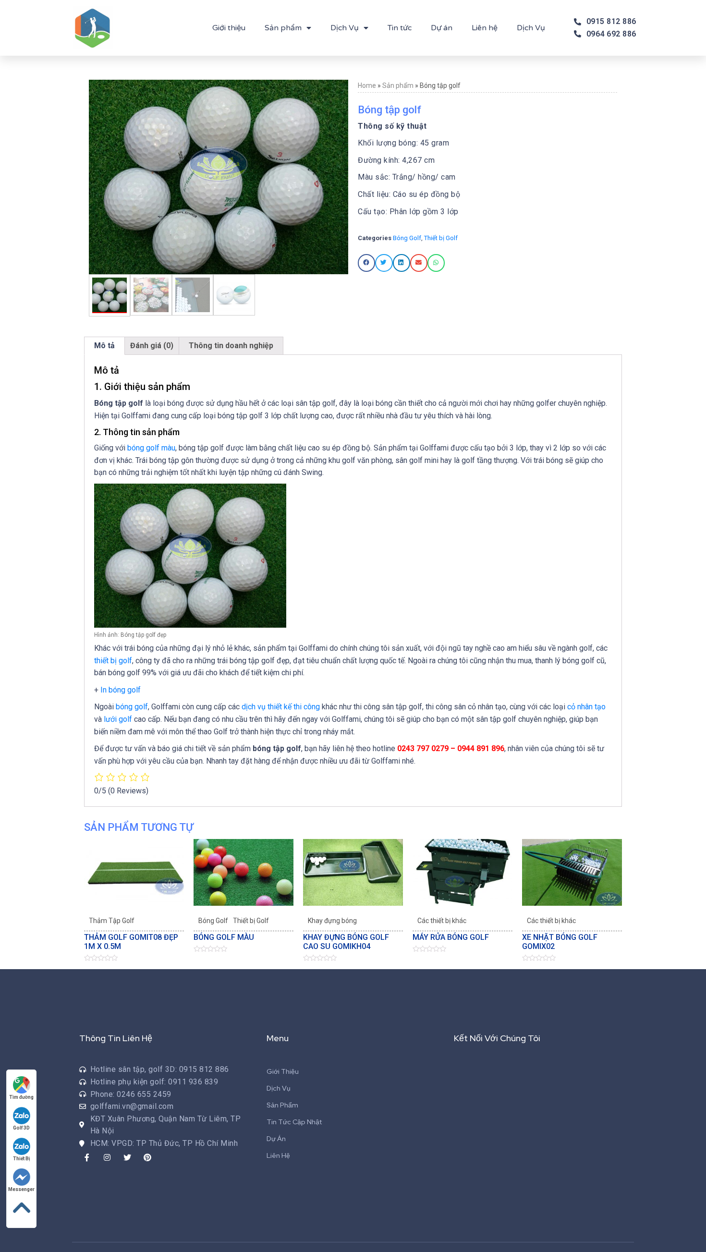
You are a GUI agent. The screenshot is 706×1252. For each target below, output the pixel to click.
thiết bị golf (113, 660)
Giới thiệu (228, 28)
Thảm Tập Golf (111, 920)
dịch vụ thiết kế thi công (281, 706)
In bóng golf (120, 689)
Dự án (441, 28)
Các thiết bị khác (441, 920)
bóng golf (132, 706)
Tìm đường (21, 1097)
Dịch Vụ (344, 28)
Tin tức (400, 28)
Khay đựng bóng (332, 920)
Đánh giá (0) (151, 345)
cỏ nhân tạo (586, 706)
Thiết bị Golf (441, 238)
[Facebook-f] (87, 1157)
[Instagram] (107, 1157)
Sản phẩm (283, 28)
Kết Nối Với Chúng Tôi (497, 1038)
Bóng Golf (407, 238)
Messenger (21, 1189)
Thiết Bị (21, 1158)
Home (367, 85)
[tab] (104, 346)
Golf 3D (21, 1127)
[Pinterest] (147, 1157)
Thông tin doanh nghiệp (231, 345)
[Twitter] (127, 1157)
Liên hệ (485, 28)
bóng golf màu (151, 447)
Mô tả (104, 345)
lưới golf (118, 719)
